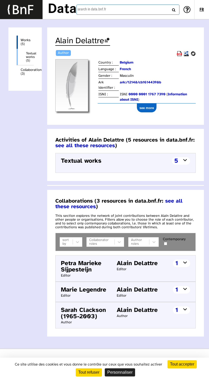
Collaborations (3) (27, 72)
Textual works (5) (30, 57)
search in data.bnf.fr (91, 9)
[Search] (173, 8)
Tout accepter (182, 364)
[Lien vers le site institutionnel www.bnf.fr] (21, 9)
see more (146, 108)
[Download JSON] (193, 55)
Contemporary (174, 239)
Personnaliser (120, 372)
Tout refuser (88, 372)
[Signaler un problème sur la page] (107, 41)
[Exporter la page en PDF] (179, 55)
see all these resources (85, 145)
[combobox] (127, 10)
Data (62, 9)
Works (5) (26, 42)
